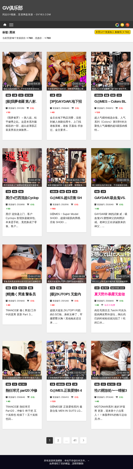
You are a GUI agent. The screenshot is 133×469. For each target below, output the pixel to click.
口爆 (14, 95)
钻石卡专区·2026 (117, 288)
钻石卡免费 (109, 305)
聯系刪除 (79, 463)
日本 (21, 95)
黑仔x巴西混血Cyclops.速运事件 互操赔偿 (22, 200)
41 (75, 440)
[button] (127, 24)
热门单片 (29, 95)
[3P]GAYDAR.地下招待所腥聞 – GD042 (66, 103)
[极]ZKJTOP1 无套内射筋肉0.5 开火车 (65, 296)
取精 (113, 95)
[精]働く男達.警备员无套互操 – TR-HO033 (22, 296)
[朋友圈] (117, 24)
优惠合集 (98, 95)
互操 (8, 192)
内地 (14, 192)
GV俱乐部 (12, 8)
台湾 (58, 95)
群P (119, 384)
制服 (8, 95)
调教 (30, 288)
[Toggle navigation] (11, 24)
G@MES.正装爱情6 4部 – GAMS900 (66, 392)
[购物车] (122, 24)
